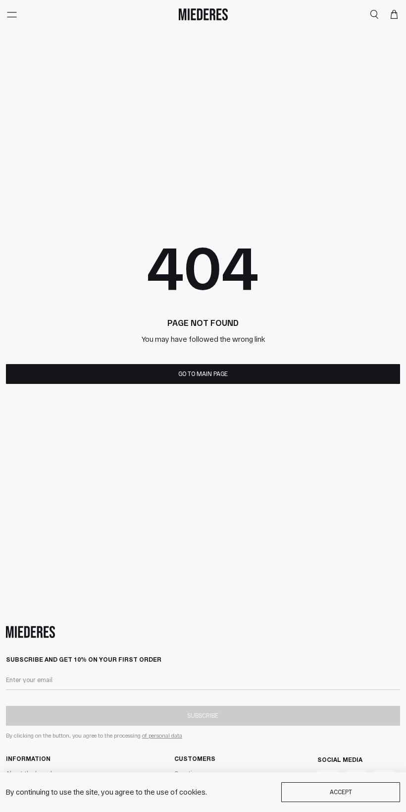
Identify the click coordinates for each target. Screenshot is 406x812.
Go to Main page (203, 373)
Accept (341, 791)
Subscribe (202, 715)
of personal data (162, 735)
